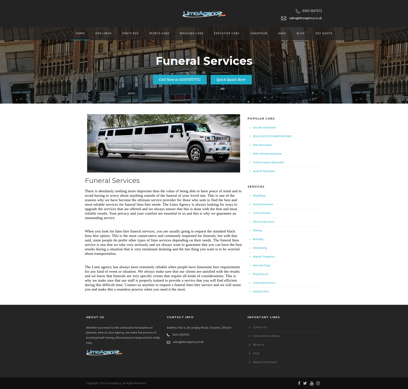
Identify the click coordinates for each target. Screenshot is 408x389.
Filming (257, 230)
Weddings (259, 195)
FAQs (256, 353)
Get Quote (323, 33)
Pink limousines (262, 145)
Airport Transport (264, 256)
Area (282, 33)
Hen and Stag (261, 265)
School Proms (261, 213)
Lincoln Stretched (264, 127)
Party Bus (130, 33)
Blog (301, 33)
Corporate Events (264, 283)
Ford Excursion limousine (268, 162)
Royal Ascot (260, 274)
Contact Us (260, 327)
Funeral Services (263, 204)
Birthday (258, 239)
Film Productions (263, 221)
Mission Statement (265, 362)
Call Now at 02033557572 (180, 80)
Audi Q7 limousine (264, 171)
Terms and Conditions (266, 336)
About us (258, 344)
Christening (260, 248)
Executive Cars (226, 33)
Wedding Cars (191, 33)
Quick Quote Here (231, 80)
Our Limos (103, 33)
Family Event (261, 291)
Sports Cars (159, 33)
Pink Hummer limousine (267, 153)
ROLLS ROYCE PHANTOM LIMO (272, 136)
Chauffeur (259, 33)
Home (80, 33)
